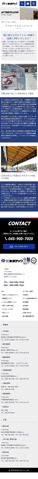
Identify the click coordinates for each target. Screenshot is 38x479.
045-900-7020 (20, 239)
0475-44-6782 (9, 402)
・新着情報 (24, 309)
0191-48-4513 (9, 353)
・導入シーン (5, 313)
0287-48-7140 (9, 379)
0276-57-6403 (9, 366)
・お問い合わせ (26, 313)
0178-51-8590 (9, 340)
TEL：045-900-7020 (14, 282)
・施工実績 (4, 316)
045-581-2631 (9, 435)
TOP (2, 22)
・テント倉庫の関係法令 (29, 298)
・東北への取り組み (7, 306)
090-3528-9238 (13, 387)
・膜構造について (6, 298)
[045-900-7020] (22, 3)
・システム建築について (9, 302)
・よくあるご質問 (27, 291)
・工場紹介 (24, 295)
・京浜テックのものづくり (9, 295)
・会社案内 (24, 306)
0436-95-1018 (9, 389)
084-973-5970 (9, 413)
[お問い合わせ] (27, 3)
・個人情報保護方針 (27, 316)
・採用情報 (24, 302)
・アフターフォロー (7, 309)
